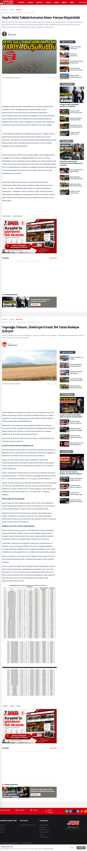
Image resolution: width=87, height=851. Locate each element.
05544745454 (28, 843)
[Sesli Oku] (48, 77)
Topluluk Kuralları (44, 832)
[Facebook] (70, 811)
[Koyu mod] (80, 2)
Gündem (21, 2)
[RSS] (85, 811)
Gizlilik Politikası (50, 811)
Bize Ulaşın (6, 810)
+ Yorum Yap (53, 258)
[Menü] (86, 2)
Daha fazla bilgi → (48, 849)
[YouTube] (81, 811)
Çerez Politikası (44, 825)
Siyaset (30, 2)
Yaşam (48, 2)
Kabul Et (81, 848)
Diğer (72, 2)
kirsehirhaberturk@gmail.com (10, 843)
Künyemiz (21, 810)
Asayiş (56, 2)
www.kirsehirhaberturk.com (28, 825)
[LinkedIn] (78, 811)
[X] (74, 811)
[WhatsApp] (66, 811)
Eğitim (64, 2)
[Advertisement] (29, 93)
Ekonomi (39, 2)
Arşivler (35, 810)
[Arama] (83, 2)
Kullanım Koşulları (45, 830)
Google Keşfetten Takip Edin (12, 78)
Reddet (72, 848)
